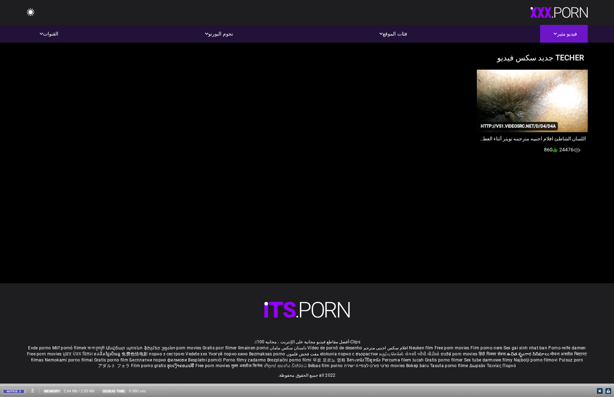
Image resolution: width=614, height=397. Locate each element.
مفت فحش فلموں (302, 354)
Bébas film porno (325, 365)
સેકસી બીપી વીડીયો (422, 354)
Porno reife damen (567, 347)
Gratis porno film (111, 360)
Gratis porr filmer (220, 347)
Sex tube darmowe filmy (488, 360)
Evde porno (39, 347)
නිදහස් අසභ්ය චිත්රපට (286, 365)
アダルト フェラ (114, 365)
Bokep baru (417, 365)
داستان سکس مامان (288, 347)
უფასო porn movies (182, 347)
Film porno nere (486, 347)
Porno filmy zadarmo (245, 360)
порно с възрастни (358, 354)
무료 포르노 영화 (330, 360)
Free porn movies (452, 347)
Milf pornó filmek (69, 347)
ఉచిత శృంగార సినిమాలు (528, 354)
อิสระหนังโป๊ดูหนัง (364, 360)
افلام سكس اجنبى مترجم (385, 347)
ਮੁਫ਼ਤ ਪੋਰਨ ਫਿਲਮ (78, 354)
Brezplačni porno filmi (290, 360)
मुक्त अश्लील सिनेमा (247, 365)
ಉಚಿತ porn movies (460, 354)
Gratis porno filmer (444, 360)
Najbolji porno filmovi (536, 360)
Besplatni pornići (205, 360)
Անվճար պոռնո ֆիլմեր (134, 347)
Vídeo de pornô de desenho (334, 347)
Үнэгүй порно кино (229, 354)
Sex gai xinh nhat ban (525, 347)
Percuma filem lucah (403, 360)
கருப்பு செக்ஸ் (391, 354)
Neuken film (421, 347)
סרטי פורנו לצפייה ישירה (366, 365)
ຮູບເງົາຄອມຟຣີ (181, 365)
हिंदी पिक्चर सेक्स (492, 354)
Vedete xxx (196, 354)
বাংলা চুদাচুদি (95, 347)
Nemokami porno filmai (69, 360)
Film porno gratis (149, 365)
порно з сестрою (166, 354)
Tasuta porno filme (449, 365)
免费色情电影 (135, 354)
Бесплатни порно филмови (158, 360)
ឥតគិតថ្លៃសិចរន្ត (108, 354)
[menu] (30, 12)
